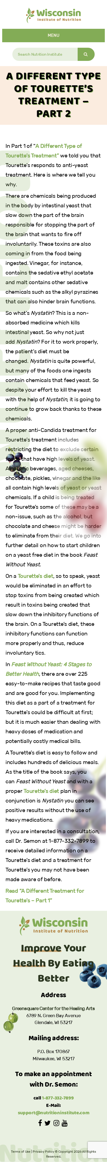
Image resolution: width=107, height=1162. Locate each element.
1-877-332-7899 (58, 1098)
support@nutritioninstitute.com (53, 1113)
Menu (54, 35)
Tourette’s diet (35, 576)
